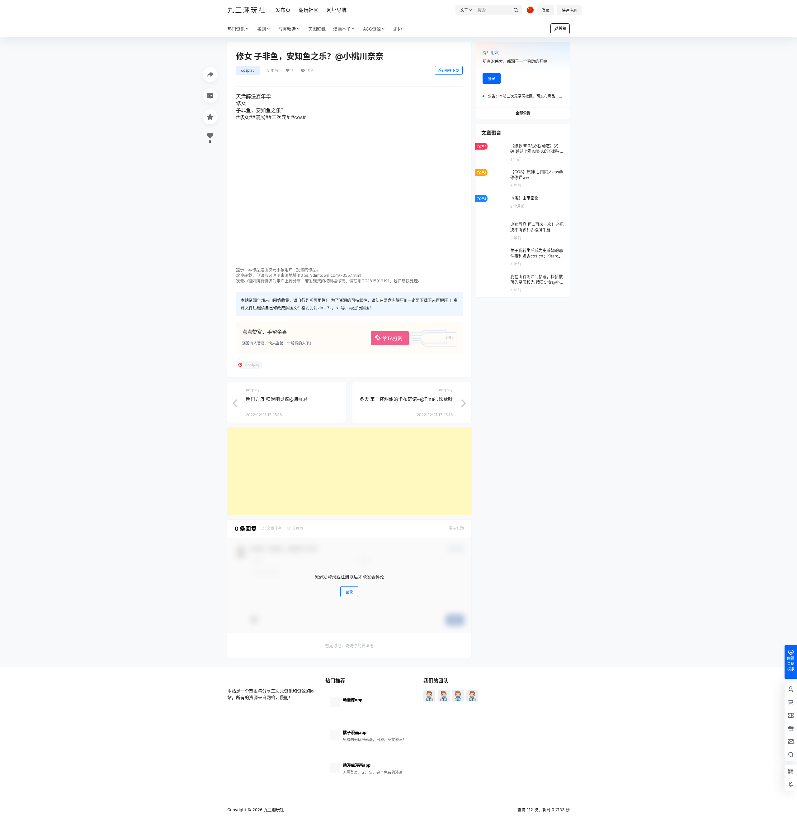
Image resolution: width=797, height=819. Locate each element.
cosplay (248, 70)
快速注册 (569, 10)
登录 (545, 10)
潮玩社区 (308, 10)
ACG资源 (372, 28)
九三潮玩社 (273, 809)
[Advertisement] (349, 471)
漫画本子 (342, 28)
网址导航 (337, 10)
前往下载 (451, 70)
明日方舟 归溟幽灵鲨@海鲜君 (277, 399)
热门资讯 (236, 28)
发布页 (283, 10)
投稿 (562, 28)
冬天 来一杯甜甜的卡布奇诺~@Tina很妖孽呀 (406, 399)
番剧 (261, 28)
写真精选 (287, 28)
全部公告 (523, 113)
